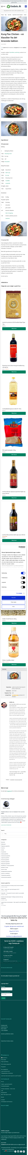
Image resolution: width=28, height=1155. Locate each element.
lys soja (7, 175)
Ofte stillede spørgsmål (6, 1064)
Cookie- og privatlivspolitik (6, 1084)
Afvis (13, 606)
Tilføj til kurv (14, 328)
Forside (2, 14)
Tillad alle (13, 597)
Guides (2, 850)
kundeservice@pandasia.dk (19, 1144)
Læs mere (19, 961)
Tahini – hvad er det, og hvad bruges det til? (10, 889)
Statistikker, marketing (14, 52)
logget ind (9, 791)
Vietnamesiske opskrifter (6, 877)
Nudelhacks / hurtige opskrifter (7, 865)
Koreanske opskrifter (5, 861)
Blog (5, 14)
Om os (2, 1081)
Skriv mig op (14, 454)
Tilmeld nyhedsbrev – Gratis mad (8, 1088)
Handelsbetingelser (5, 1086)
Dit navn (3, 986)
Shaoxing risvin (8, 153)
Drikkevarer (3, 844)
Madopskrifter (4, 1092)
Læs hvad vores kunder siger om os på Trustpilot (11, 1075)
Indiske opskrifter (4, 854)
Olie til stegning (9, 213)
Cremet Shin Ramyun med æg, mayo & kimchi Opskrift (12, 885)
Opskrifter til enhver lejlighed (18, 14)
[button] (25, 6)
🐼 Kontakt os (4, 1057)
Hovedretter (26, 14)
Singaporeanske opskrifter (6, 871)
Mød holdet (3, 1059)
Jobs (2, 1090)
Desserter (3, 842)
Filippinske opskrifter (5, 846)
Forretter (3, 848)
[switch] (23, 578)
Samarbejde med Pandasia (6, 1101)
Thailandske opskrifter (5, 875)
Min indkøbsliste (4, 1069)
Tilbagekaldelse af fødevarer (7, 1073)
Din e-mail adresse (5, 992)
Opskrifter (9, 14)
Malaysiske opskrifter (5, 863)
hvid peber (7, 161)
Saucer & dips (4, 869)
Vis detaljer (19, 593)
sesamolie (7, 183)
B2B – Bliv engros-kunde (6, 1094)
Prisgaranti (3, 1066)
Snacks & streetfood (5, 873)
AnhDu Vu (11, 702)
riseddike (7, 180)
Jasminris (7, 218)
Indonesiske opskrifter (5, 856)
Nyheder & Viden (4, 867)
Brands (2, 1097)
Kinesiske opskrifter (18, 779)
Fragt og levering (4, 1061)
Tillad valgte (13, 602)
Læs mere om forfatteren (6, 825)
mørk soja (7, 172)
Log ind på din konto (5, 1071)
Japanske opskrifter (5, 857)
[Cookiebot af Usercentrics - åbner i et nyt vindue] (19, 547)
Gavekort (3, 1099)
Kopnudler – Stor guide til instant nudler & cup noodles (12, 893)
